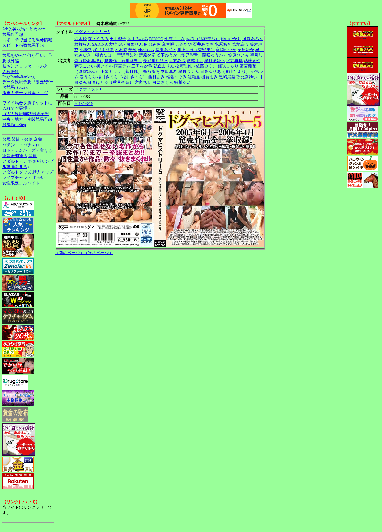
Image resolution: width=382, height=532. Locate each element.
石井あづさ (203, 44)
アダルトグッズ (16, 172)
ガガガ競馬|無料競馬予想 (25, 114)
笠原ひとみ (238, 55)
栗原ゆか (246, 49)
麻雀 (38, 139)
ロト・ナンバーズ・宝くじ (27, 150)
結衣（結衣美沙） (203, 39)
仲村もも (146, 49)
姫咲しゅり (228, 66)
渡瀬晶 (194, 77)
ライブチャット (16, 177)
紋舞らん (82, 44)
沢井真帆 (234, 60)
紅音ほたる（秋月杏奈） (111, 82)
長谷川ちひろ (155, 60)
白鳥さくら (162, 82)
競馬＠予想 (12, 34)
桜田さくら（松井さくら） (122, 77)
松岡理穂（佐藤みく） (196, 66)
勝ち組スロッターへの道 (25, 66)
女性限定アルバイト (21, 183)
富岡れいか (226, 49)
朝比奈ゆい (246, 77)
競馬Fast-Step (14, 124)
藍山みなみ (137, 39)
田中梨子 (118, 39)
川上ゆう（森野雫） (196, 49)
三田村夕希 (141, 66)
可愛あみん (252, 39)
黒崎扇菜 (227, 77)
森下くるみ (98, 39)
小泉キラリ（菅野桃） (121, 71)
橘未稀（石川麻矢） (123, 60)
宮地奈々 (240, 44)
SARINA (100, 44)
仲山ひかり (231, 39)
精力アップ (42, 172)
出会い (38, 177)
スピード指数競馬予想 (23, 45)
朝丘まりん (163, 66)
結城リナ (195, 60)
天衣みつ (177, 60)
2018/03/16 (83, 103)
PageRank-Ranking (18, 77)
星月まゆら (214, 60)
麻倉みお (152, 44)
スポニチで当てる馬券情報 (27, 40)
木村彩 (121, 49)
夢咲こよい (84, 66)
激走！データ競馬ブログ (25, 93)
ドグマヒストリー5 (92, 32)
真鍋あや (183, 44)
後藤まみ (209, 77)
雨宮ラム (122, 66)
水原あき (223, 44)
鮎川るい (182, 82)
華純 (132, 49)
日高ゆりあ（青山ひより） (225, 71)
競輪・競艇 (22, 139)
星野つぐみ (188, 71)
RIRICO (156, 39)
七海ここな (174, 39)
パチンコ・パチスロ (21, 145)
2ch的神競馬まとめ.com (23, 29)
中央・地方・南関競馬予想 (27, 119)
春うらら (88, 77)
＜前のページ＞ (69, 253)
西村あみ (156, 77)
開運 (32, 156)
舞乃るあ (151, 71)
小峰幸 (86, 49)
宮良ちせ (143, 82)
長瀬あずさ (165, 49)
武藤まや (252, 60)
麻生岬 (168, 44)
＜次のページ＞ (98, 253)
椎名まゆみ (176, 77)
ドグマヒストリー (91, 89)
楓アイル (104, 66)
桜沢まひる (103, 49)
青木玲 (80, 39)
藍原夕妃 (147, 55)
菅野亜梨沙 (127, 55)
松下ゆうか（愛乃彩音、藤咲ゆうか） (191, 55)
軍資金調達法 (14, 156)
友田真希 (169, 71)
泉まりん (134, 44)
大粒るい (117, 44)
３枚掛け (10, 72)
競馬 (6, 139)
